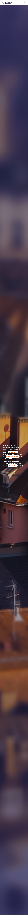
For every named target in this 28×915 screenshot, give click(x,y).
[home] (6, 3)
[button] (24, 3)
